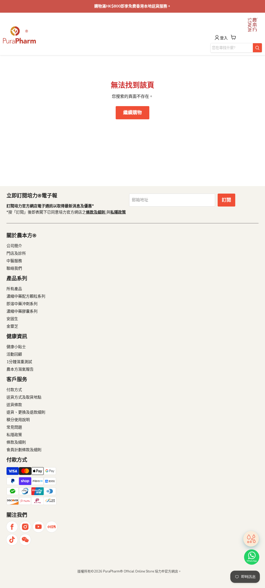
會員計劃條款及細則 (23, 449)
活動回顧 (14, 354)
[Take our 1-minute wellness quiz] (251, 539)
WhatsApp (252, 561)
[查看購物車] (233, 37)
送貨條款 (14, 404)
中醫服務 (14, 260)
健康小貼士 (16, 346)
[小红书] (51, 527)
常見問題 (14, 427)
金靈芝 (12, 326)
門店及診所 (16, 253)
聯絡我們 (14, 268)
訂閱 (226, 200)
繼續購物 (132, 112)
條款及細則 (16, 442)
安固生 (12, 318)
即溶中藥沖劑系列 (22, 303)
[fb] (12, 527)
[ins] (25, 527)
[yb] (38, 527)
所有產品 (14, 288)
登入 (224, 38)
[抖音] (12, 540)
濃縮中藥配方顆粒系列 (25, 296)
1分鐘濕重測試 (19, 361)
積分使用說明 (18, 419)
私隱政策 (14, 434)
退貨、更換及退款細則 (25, 412)
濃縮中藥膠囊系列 (22, 311)
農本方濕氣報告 (20, 369)
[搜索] (257, 47)
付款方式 (14, 389)
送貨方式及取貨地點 (23, 397)
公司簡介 (14, 245)
